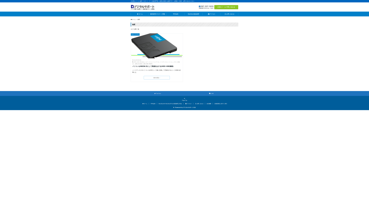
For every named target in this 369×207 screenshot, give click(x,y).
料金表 (176, 14)
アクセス (212, 14)
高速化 (151, 63)
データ (157, 62)
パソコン (170, 62)
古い (133, 63)
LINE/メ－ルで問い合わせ (226, 7)
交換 (178, 62)
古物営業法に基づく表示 (220, 103)
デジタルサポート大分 (189, 107)
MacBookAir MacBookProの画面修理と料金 (170, 103)
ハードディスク (164, 62)
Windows (142, 62)
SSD (138, 62)
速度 (147, 63)
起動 (144, 63)
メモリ (175, 62)
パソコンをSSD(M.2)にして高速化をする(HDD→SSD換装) (153, 66)
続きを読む (156, 77)
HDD (135, 62)
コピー (147, 62)
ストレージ (152, 62)
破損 (136, 63)
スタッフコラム (135, 34)
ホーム (141, 14)
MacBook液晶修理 (193, 14)
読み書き (140, 63)
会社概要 (209, 103)
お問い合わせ (230, 14)
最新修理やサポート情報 (157, 14)
